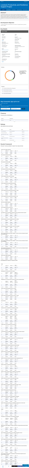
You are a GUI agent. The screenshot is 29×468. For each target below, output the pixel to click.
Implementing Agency (18, 45)
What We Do (2, 1)
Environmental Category (18, 51)
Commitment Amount (5, 51)
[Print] (8, 466)
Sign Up (23, 108)
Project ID (3, 34)
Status (16, 34)
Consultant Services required (6, 56)
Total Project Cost (4, 45)
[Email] (2, 466)
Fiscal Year (16, 48)
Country (3, 39)
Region (3, 48)
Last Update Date (4, 59)
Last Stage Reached (17, 56)
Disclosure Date (17, 39)
